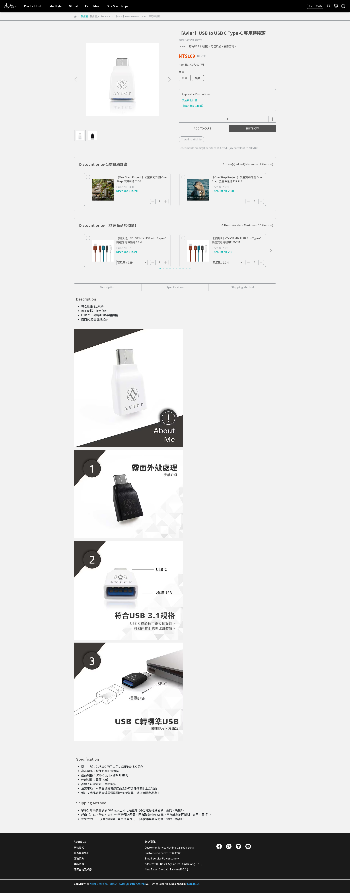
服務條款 (79, 858)
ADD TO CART (202, 128)
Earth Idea (92, 6)
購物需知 (79, 847)
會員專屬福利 (81, 853)
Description (107, 287)
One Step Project (119, 6)
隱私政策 (79, 864)
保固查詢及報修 (83, 869)
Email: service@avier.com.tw (162, 858)
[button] (169, 79)
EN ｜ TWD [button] (315, 6)
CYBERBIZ (193, 884)
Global (73, 6)
